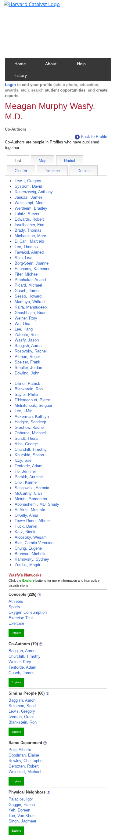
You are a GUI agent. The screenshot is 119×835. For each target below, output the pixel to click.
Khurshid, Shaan (29, 455)
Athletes (16, 601)
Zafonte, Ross (27, 334)
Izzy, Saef (24, 460)
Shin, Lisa (23, 257)
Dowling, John (27, 373)
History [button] (20, 75)
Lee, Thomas (26, 246)
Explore (16, 632)
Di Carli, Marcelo (29, 241)
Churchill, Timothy (31, 449)
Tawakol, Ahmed (29, 252)
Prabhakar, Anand (30, 279)
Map (42, 160)
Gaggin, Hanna (22, 804)
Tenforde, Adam (28, 466)
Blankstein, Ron (29, 389)
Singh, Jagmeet (22, 821)
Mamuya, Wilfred (30, 301)
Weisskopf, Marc (30, 203)
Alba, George (26, 444)
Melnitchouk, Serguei (33, 405)
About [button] (50, 63)
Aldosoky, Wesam (31, 537)
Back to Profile (94, 136)
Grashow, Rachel (30, 427)
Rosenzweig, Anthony (34, 192)
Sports (14, 607)
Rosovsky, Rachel (31, 351)
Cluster (21, 170)
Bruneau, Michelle (30, 553)
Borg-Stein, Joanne (32, 263)
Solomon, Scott (22, 705)
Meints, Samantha (31, 499)
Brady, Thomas (28, 230)
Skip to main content (25, 7)
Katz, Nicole (25, 532)
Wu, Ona (22, 323)
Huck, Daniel (26, 526)
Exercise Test (21, 618)
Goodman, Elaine (24, 755)
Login (10, 84)
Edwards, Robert (29, 219)
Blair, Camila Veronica (34, 542)
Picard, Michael (28, 285)
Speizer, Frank (27, 362)
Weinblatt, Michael (25, 771)
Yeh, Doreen (19, 810)
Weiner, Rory (26, 318)
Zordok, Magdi (27, 564)
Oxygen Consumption (28, 612)
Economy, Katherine (32, 268)
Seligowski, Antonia (32, 488)
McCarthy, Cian (28, 493)
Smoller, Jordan (28, 367)
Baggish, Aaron (28, 345)
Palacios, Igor (21, 799)
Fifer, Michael (26, 274)
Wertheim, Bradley (31, 208)
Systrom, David (28, 186)
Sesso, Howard (28, 296)
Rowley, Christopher (26, 760)
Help (81, 63)
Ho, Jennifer (25, 471)
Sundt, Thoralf (27, 438)
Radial (69, 160)
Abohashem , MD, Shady (37, 504)
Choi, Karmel (26, 482)
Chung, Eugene (28, 548)
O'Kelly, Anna (26, 515)
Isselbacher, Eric (29, 224)
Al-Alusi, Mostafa (30, 510)
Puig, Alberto (20, 749)
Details (84, 170)
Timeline (52, 170)
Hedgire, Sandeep (30, 422)
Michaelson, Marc (30, 235)
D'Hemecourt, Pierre (32, 400)
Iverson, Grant (21, 716)
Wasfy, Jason (27, 340)
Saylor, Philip (26, 394)
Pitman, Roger (27, 356)
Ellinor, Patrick (27, 383)
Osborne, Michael (30, 433)
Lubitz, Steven (27, 213)
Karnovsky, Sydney (32, 559)
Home (20, 63)
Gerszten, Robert (24, 766)
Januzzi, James (29, 197)
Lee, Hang (24, 329)
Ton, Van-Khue (21, 815)
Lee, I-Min (23, 411)
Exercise (16, 623)
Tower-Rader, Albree (32, 521)
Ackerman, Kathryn (32, 416)
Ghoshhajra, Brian (30, 312)
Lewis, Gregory (28, 181)
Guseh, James (28, 290)
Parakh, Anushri (29, 477)
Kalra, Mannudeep (31, 307)
